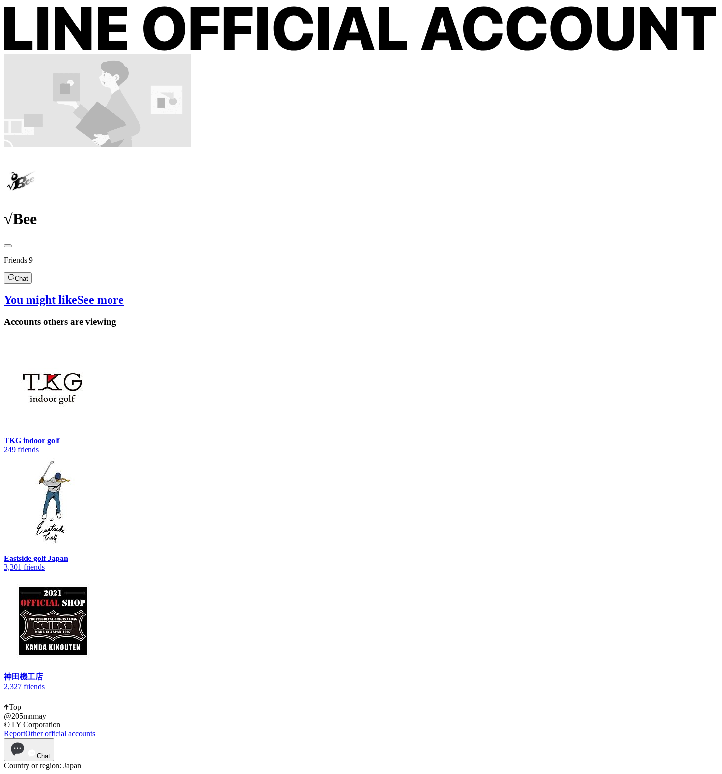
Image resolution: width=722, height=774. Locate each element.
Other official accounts (60, 733)
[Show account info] (8, 245)
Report (14, 733)
